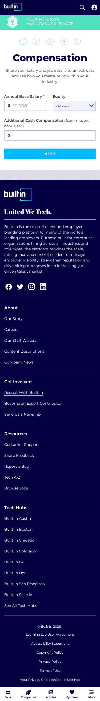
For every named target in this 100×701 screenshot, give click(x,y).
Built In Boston (18, 529)
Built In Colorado (20, 551)
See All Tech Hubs (20, 605)
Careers (11, 329)
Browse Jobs (16, 488)
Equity (59, 96)
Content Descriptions (24, 351)
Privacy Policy (50, 662)
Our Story (13, 318)
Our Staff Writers (20, 340)
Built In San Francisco (24, 583)
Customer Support (21, 444)
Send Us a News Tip (22, 414)
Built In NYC (15, 573)
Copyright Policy (50, 652)
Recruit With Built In (23, 392)
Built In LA (14, 562)
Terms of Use (50, 671)
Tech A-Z (12, 477)
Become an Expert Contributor (33, 403)
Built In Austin (17, 518)
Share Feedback (19, 455)
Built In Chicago (19, 540)
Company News (19, 362)
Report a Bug (16, 466)
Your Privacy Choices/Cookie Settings (50, 680)
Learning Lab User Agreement (50, 634)
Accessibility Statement (50, 643)
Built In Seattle (18, 594)
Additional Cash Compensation (46, 123)
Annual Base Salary (23, 96)
